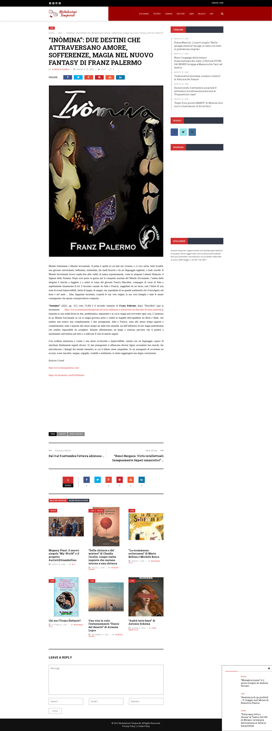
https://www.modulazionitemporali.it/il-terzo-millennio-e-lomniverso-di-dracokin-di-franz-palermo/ (113, 309)
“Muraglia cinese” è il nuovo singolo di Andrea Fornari (254, 683)
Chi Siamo (144, 13)
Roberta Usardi (61, 69)
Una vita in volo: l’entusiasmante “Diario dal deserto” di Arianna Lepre (103, 625)
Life (211, 13)
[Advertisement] (106, 403)
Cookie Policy (143, 726)
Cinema (168, 13)
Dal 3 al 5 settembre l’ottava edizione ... (76, 456)
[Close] (269, 668)
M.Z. (74, 564)
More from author (78, 500)
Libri (191, 13)
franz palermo (76, 434)
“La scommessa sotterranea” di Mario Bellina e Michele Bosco (143, 554)
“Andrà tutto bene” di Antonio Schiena (141, 622)
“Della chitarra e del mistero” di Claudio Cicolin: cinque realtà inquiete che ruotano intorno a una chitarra (102, 557)
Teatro (157, 13)
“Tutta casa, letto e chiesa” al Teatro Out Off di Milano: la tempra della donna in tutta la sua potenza (254, 720)
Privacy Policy (128, 726)
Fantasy (62, 434)
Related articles (58, 500)
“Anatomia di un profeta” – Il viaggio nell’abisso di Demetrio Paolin (255, 700)
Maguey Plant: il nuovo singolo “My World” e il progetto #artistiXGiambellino (64, 555)
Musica (201, 13)
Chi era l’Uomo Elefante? (65, 620)
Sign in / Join (217, 3)
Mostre (181, 13)
